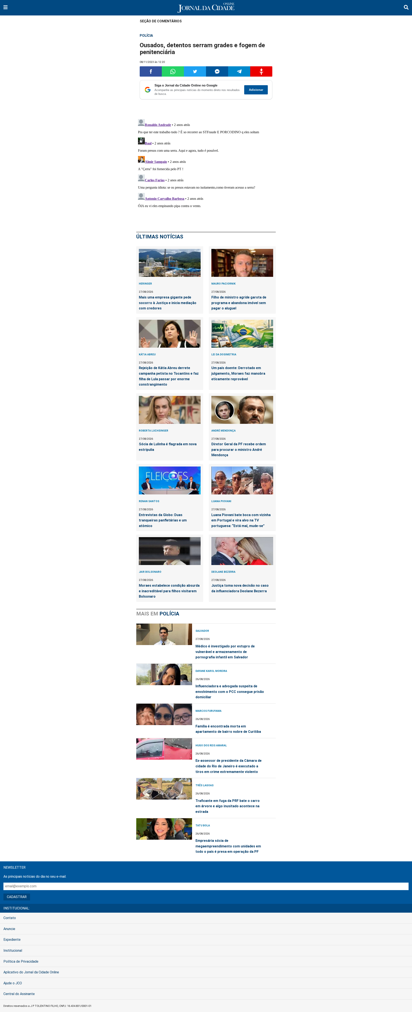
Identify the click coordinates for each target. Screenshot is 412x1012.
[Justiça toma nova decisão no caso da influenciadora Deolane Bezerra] (242, 551)
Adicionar (256, 89)
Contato (9, 918)
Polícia (146, 35)
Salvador (202, 630)
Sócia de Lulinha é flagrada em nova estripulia (168, 447)
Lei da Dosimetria (223, 354)
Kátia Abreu (147, 354)
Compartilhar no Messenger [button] (217, 71)
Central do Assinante (19, 994)
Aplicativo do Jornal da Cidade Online (31, 972)
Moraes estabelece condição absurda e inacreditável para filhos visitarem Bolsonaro (169, 590)
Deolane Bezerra (223, 571)
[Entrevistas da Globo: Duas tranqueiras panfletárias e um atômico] (170, 480)
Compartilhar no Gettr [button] (261, 71)
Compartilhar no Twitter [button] (195, 71)
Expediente (12, 940)
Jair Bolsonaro (150, 571)
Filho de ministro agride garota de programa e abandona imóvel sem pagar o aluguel (238, 302)
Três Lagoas (204, 785)
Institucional (12, 950)
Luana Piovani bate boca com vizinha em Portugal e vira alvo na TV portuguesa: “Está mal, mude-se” (241, 520)
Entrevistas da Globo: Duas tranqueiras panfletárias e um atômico (163, 520)
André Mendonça (223, 430)
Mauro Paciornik (223, 283)
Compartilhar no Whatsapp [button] (173, 71)
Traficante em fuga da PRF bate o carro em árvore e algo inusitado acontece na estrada (227, 806)
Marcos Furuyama (208, 710)
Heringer (145, 283)
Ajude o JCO (12, 983)
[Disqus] (206, 171)
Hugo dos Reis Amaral (211, 745)
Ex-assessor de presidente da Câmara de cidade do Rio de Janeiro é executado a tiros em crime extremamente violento (228, 766)
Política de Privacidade (20, 961)
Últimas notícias (159, 237)
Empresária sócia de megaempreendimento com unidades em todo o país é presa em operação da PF (228, 846)
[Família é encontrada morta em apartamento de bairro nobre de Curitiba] (164, 714)
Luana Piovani (221, 501)
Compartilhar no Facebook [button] (151, 71)
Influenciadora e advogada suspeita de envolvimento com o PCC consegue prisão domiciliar (229, 691)
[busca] (406, 8)
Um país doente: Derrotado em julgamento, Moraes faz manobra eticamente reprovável (238, 373)
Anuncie (9, 929)
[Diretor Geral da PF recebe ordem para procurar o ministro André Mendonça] (242, 410)
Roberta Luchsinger (153, 430)
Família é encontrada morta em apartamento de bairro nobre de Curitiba (228, 729)
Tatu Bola (202, 825)
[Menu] (5, 8)
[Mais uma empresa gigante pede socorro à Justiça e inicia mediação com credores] (170, 263)
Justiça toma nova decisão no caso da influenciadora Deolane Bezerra (240, 588)
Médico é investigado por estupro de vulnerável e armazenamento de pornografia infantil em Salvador (225, 651)
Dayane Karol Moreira (211, 671)
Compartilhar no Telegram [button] (239, 71)
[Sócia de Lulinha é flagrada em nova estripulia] (170, 410)
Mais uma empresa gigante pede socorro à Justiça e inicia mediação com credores (167, 302)
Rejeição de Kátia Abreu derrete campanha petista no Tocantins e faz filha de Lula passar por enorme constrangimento (169, 376)
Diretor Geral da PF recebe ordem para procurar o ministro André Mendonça (238, 449)
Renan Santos (149, 501)
